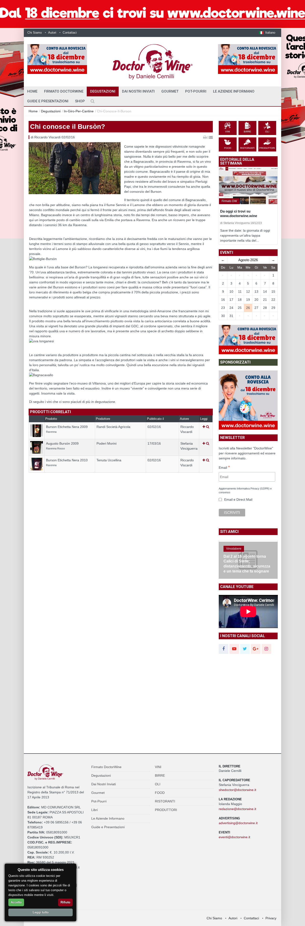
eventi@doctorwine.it (234, 837)
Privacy (270, 918)
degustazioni (51, 111)
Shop (80, 101)
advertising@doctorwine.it (238, 823)
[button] (267, 32)
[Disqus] (121, 557)
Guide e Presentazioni (47, 101)
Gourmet (169, 91)
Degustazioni (102, 91)
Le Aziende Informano (233, 91)
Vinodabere (233, 548)
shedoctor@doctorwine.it (237, 790)
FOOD (160, 793)
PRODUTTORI (166, 810)
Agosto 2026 (248, 260)
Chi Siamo (34, 32)
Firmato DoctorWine (63, 91)
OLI (157, 784)
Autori (52, 32)
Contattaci (70, 32)
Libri (94, 810)
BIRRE (160, 775)
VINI (158, 767)
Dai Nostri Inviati (138, 91)
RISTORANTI (165, 801)
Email (224, 468)
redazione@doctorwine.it (237, 809)
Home (33, 111)
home (32, 91)
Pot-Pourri (195, 91)
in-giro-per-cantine (79, 111)
